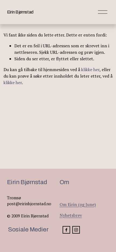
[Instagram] (76, 230)
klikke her (90, 69)
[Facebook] (66, 230)
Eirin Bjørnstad (20, 12)
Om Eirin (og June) (78, 204)
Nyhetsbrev (71, 215)
